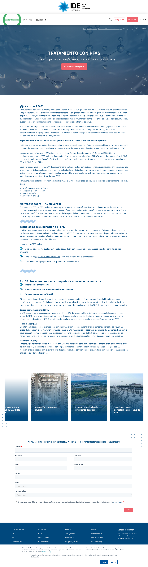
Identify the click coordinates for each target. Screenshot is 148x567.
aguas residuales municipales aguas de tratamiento (57, 249)
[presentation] (2, 397)
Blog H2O (119, 19)
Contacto (132, 19)
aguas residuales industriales (47, 256)
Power (93, 530)
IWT (13, 538)
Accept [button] (104, 562)
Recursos (39, 19)
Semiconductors (97, 538)
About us (68, 530)
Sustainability (17, 542)
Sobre (47, 19)
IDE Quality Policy (71, 542)
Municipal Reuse (18, 530)
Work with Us (69, 538)
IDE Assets (42, 530)
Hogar (84, 29)
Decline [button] (113, 562)
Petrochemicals (96, 534)
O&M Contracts (43, 542)
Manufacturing (96, 542)
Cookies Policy (46, 552)
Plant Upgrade (43, 538)
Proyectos (27, 19)
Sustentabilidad (12, 19)
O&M (40, 534)
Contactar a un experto (74, 66)
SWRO (14, 534)
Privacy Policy (70, 534)
